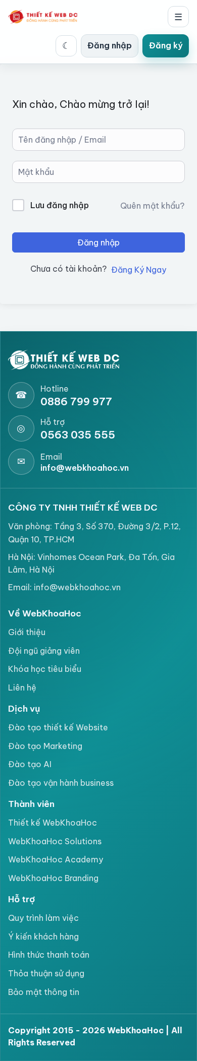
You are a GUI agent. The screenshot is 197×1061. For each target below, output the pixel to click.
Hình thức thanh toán (48, 955)
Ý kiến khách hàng (43, 936)
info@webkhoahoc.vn (77, 587)
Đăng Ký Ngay (138, 270)
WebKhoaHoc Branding (53, 878)
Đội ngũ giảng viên (44, 651)
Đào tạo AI (30, 764)
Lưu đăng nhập (59, 205)
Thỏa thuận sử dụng (46, 973)
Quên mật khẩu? (152, 206)
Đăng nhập (109, 45)
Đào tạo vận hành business (61, 783)
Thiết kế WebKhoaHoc (52, 823)
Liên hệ (22, 687)
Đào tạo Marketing (45, 746)
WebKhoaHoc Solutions (55, 841)
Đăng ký (165, 45)
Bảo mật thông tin (43, 992)
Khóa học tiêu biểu (44, 669)
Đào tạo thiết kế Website (58, 727)
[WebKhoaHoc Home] (45, 16)
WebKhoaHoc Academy (55, 859)
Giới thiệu (26, 632)
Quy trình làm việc (43, 918)
